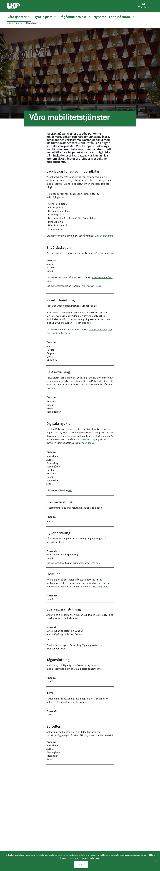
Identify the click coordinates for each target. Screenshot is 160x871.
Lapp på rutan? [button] (120, 17)
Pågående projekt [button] (73, 17)
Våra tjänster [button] (17, 17)
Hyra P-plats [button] (43, 17)
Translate (143, 7)
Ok (80, 864)
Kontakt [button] (32, 23)
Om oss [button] (13, 23)
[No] (156, 861)
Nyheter (100, 17)
